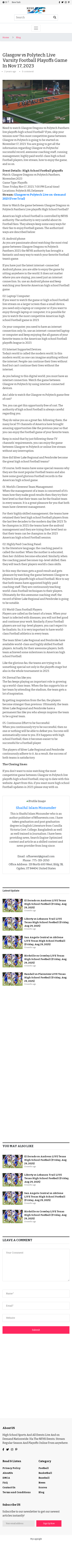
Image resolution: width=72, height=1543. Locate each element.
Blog (18, 37)
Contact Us (9, 1487)
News (42, 1482)
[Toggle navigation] (36, 28)
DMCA (6, 1477)
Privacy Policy (11, 1468)
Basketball (45, 1473)
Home (6, 37)
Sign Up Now (49, 1523)
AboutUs (8, 1473)
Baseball (44, 1477)
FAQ (5, 1482)
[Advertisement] (36, 1026)
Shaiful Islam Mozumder (36, 808)
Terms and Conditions (17, 1492)
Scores (43, 1487)
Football (44, 1468)
